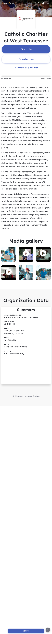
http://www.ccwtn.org (14, 353)
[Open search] (38, 3)
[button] (26, 253)
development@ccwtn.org (15, 347)
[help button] (48, 630)
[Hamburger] (48, 3)
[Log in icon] (43, 3)
